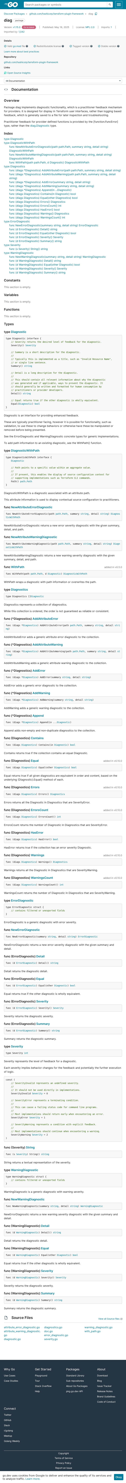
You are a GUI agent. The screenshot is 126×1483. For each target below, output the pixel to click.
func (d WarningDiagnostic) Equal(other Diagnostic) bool (44, 264)
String (30, 1147)
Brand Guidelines (106, 1396)
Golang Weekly (12, 1441)
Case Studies (11, 1380)
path (22, 481)
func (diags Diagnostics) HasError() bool (34, 209)
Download (102, 1375)
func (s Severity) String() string (28, 249)
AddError (38, 670)
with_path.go (92, 1331)
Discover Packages (14, 13)
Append (38, 715)
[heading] (14, 4)
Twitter (7, 1414)
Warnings (37, 855)
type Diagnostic (14, 138)
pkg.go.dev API (74, 1391)
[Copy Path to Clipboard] (95, 13)
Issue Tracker (104, 1386)
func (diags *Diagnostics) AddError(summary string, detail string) (49, 182)
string (28, 366)
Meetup (8, 1435)
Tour (37, 1380)
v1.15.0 (12, 27)
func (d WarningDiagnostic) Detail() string (35, 260)
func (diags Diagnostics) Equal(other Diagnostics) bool (43, 197)
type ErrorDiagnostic (17, 221)
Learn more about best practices (21, 51)
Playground (41, 1375)
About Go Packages (76, 1386)
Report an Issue (63, 1467)
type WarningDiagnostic (19, 252)
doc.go (48, 1331)
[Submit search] (110, 5)
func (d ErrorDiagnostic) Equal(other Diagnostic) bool (42, 233)
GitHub (7, 1420)
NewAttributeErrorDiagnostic (31, 507)
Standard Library (75, 1375)
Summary (43, 1024)
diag (90, 13)
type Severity (12, 245)
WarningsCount (42, 877)
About (101, 1369)
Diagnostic (18, 332)
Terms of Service (64, 1458)
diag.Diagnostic (40, 125)
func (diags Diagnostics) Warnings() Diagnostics (39, 213)
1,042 (14, 31)
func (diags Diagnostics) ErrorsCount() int (35, 205)
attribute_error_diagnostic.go (22, 1327)
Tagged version (81, 46)
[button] (5, 46)
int (59, 816)
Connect (10, 1408)
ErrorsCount (39, 810)
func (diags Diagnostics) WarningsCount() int (37, 217)
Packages (72, 1369)
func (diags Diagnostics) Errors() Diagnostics (37, 201)
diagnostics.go (53, 1327)
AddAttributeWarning (47, 644)
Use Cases (9, 1375)
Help (37, 1391)
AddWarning (41, 693)
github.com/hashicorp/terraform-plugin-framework (56, 13)
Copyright (63, 1453)
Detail (40, 956)
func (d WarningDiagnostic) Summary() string (37, 272)
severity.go (51, 1339)
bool (37, 403)
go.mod (17, 46)
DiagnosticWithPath (25, 450)
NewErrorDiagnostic (25, 930)
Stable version (108, 46)
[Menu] (63, 80)
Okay (119, 1477)
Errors (35, 787)
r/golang (8, 1430)
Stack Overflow (43, 1386)
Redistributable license (49, 46)
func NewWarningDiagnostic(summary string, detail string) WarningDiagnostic (57, 256)
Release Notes (105, 1391)
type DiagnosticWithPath (19, 142)
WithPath (17, 567)
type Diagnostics (14, 166)
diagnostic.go (12, 1339)
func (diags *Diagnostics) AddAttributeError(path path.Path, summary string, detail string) (65, 170)
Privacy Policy (63, 1463)
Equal (35, 760)
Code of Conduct (106, 1401)
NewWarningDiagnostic (27, 1199)
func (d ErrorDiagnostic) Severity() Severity (36, 237)
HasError (37, 832)
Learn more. (32, 1478)
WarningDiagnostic (24, 1170)
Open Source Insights (18, 72)
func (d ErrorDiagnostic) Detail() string (33, 229)
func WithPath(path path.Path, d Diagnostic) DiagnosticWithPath (49, 162)
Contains (37, 738)
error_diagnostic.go (56, 1335)
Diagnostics (19, 589)
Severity (30, 345)
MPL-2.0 (89, 27)
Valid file (16, 46)
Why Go (9, 1369)
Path (29, 481)
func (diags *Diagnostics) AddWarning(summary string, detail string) (51, 186)
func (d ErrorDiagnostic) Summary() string (35, 241)
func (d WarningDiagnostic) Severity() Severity (38, 268)
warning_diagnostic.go (98, 1327)
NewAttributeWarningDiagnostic (34, 537)
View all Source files (108, 1318)
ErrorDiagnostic (22, 900)
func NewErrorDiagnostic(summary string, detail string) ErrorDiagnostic (53, 225)
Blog (99, 1380)
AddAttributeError (45, 618)
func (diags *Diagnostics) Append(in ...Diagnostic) (40, 190)
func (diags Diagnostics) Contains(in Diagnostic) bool (42, 194)
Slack (7, 1425)
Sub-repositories (75, 1380)
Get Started (43, 1369)
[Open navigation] (119, 4)
